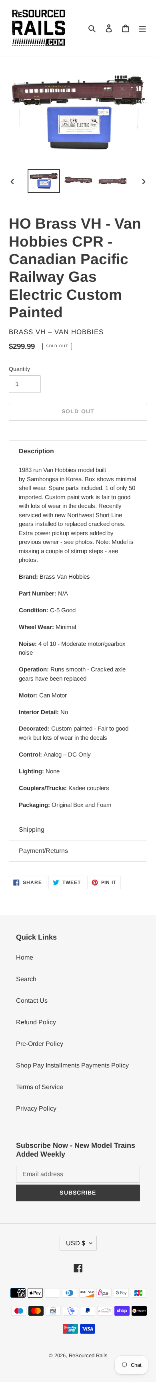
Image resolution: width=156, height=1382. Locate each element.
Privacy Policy (36, 1108)
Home (24, 957)
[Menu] (142, 28)
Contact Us (32, 1000)
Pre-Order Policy (39, 1043)
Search (26, 979)
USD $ (75, 1243)
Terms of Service (39, 1086)
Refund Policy (36, 1022)
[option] (44, 181)
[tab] (78, 451)
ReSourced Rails (88, 1355)
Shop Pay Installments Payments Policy (72, 1065)
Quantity (19, 369)
